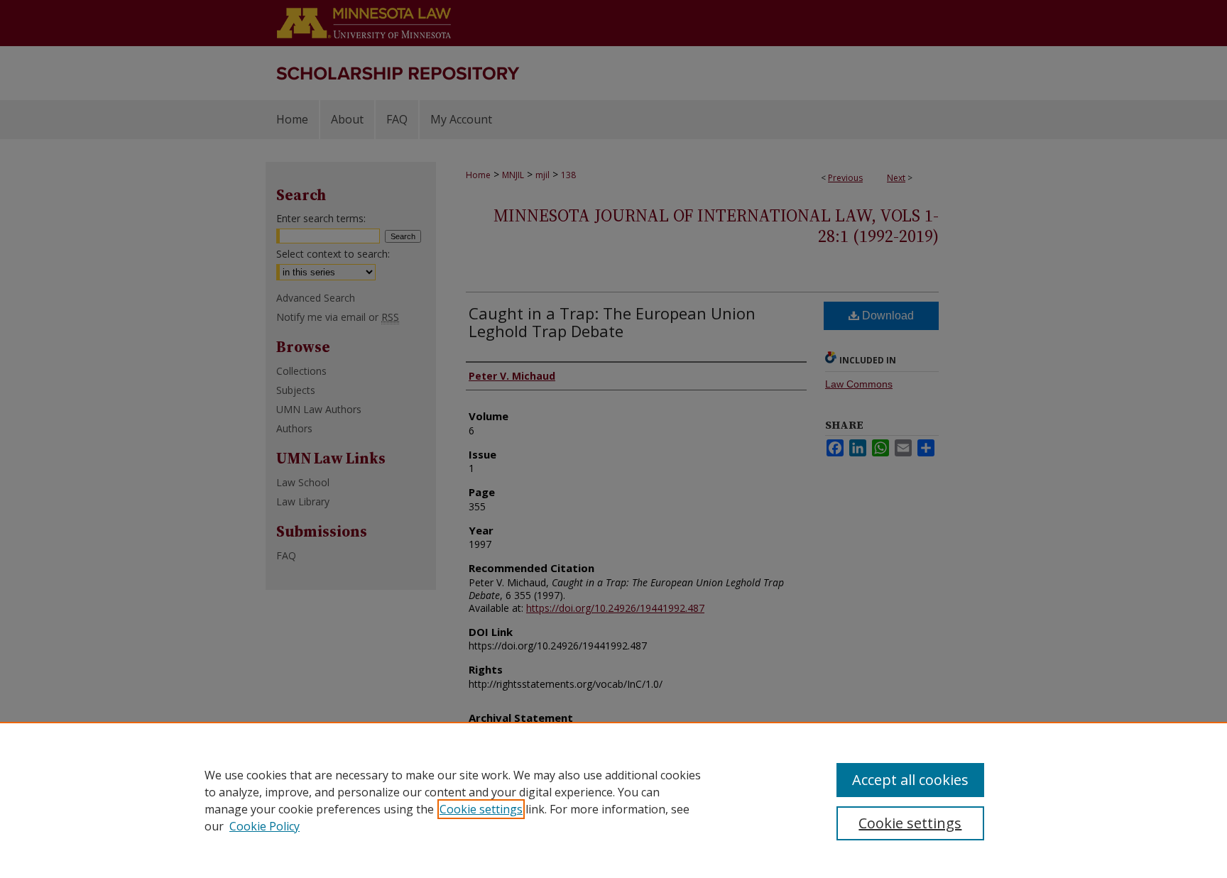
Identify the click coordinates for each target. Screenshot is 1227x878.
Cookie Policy (264, 826)
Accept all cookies (910, 779)
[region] (613, 800)
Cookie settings (481, 809)
